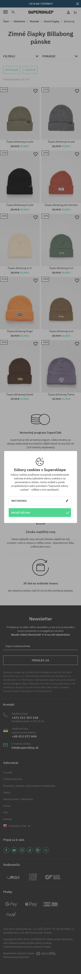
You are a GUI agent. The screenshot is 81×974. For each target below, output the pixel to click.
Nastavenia (19, 500)
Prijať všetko (20, 512)
